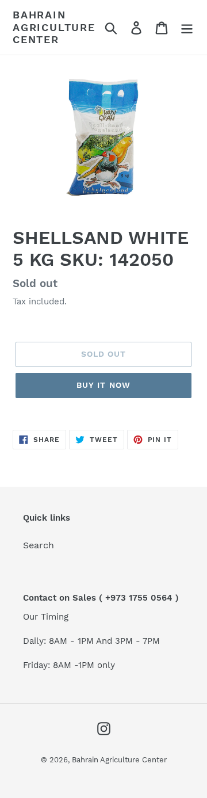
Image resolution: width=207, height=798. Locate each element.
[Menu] (187, 27)
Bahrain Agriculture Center (54, 27)
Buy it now (103, 385)
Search (38, 545)
